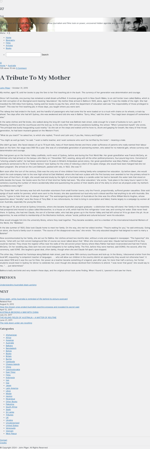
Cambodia (10, 361)
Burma (9, 359)
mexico (9, 396)
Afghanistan (11, 335)
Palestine (10, 404)
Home (2, 65)
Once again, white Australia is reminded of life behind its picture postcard (34, 299)
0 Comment (21, 68)
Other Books (11, 401)
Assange (10, 340)
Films (8, 375)
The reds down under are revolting (16, 323)
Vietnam (9, 431)
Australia (12, 65)
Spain (8, 409)
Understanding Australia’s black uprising (18, 285)
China (8, 367)
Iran (7, 380)
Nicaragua (10, 399)
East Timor (11, 372)
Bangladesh (11, 348)
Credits (3, 443)
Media (8, 393)
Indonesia (10, 377)
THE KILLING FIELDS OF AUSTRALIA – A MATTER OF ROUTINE (28, 317)
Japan (8, 385)
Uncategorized (12, 423)
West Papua (11, 433)
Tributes (9, 415)
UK (7, 417)
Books (8, 353)
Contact (3, 440)
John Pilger (5, 88)
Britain (9, 356)
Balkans (9, 345)
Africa (8, 337)
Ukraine (9, 420)
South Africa (11, 407)
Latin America (12, 388)
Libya (8, 391)
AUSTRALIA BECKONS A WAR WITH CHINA (19, 312)
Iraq (7, 383)
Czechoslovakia (13, 369)
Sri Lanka (10, 412)
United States (12, 425)
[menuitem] (8, 37)
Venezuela (10, 428)
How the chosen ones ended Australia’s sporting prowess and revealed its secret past (39, 307)
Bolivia (9, 351)
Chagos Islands (13, 364)
